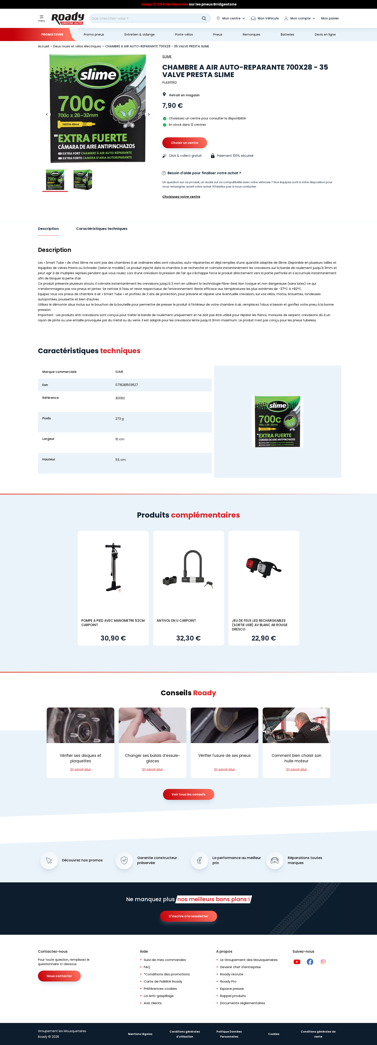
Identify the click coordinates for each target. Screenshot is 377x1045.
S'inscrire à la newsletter (188, 916)
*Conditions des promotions (167, 974)
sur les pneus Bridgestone (188, 4)
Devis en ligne (325, 34)
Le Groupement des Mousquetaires (249, 959)
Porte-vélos (184, 34)
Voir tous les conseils (189, 794)
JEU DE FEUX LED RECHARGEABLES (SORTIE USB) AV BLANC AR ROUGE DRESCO (260, 625)
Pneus (217, 34)
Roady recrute (231, 974)
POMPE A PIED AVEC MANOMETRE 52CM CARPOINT (113, 622)
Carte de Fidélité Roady (163, 981)
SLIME (167, 56)
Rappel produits (233, 995)
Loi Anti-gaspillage (159, 995)
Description (48, 228)
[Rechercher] (203, 18)
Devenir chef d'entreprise (240, 967)
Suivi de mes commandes (165, 959)
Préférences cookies (160, 988)
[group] (55, 180)
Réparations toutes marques (305, 860)
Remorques (251, 34)
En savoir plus (80, 769)
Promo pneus (94, 34)
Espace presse (232, 988)
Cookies (273, 1034)
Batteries (287, 34)
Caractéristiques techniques (101, 228)
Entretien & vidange (140, 34)
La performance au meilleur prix (236, 860)
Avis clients (153, 1003)
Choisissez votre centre (181, 197)
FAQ (147, 967)
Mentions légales (140, 1034)
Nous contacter (59, 976)
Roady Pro (228, 981)
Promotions (52, 34)
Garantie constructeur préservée (157, 860)
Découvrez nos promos (82, 860)
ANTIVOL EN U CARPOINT (176, 620)
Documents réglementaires (242, 1003)
